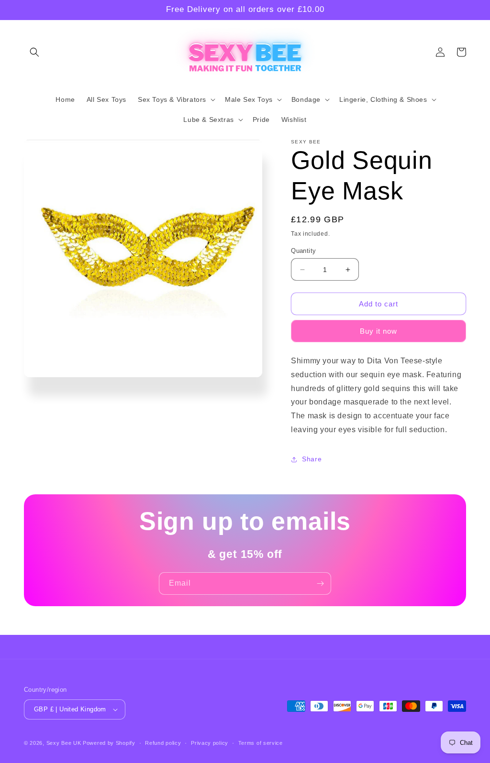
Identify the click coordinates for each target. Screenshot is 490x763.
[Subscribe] (320, 583)
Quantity (303, 250)
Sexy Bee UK (63, 743)
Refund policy (163, 743)
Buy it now (378, 331)
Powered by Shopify (109, 743)
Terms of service (260, 743)
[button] (34, 52)
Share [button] (312, 459)
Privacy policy (209, 743)
